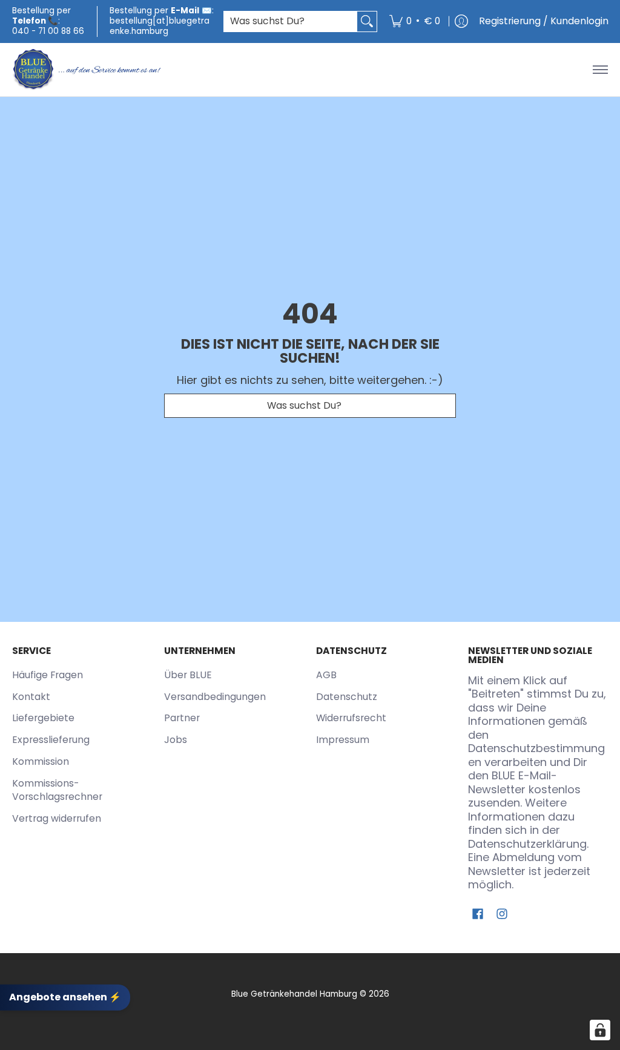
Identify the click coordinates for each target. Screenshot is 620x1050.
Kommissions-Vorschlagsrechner (57, 790)
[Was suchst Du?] (367, 21)
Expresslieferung (51, 740)
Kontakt (31, 697)
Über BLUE (188, 675)
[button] (477, 914)
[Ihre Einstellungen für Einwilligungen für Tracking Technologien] (600, 1030)
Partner (182, 718)
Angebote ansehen (65, 997)
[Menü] (600, 69)
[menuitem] (414, 21)
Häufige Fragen (47, 675)
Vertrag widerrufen (56, 818)
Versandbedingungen (215, 697)
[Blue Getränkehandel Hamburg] (87, 69)
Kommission (40, 761)
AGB (326, 675)
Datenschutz (346, 697)
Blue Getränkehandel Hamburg (294, 994)
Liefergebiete (43, 718)
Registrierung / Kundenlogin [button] (543, 21)
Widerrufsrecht (351, 718)
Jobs (175, 740)
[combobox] (290, 21)
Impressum (342, 740)
